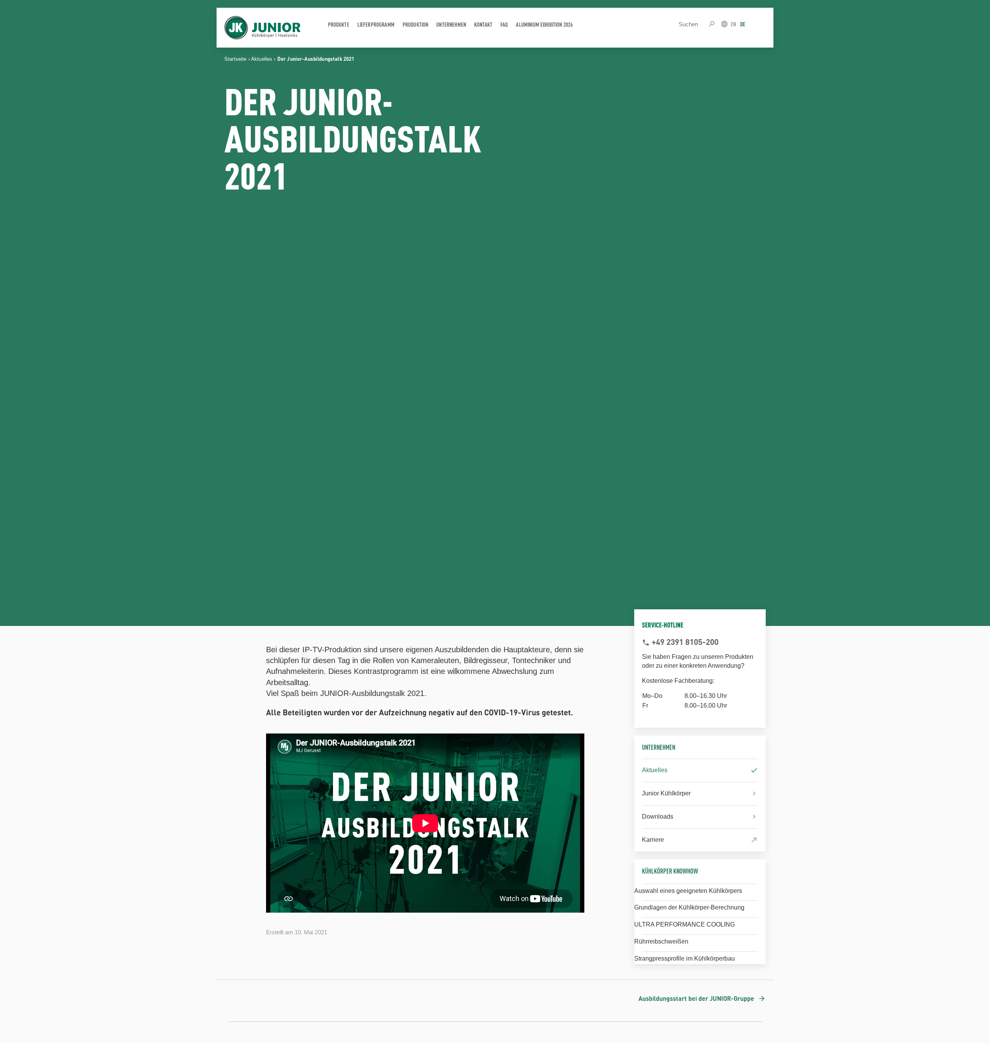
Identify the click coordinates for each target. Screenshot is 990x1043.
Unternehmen (658, 746)
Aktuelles (261, 59)
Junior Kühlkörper (666, 793)
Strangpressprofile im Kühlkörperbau (684, 958)
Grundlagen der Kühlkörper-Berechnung (689, 907)
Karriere (653, 839)
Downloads (657, 816)
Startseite (235, 59)
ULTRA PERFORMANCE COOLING (684, 924)
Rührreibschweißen (661, 941)
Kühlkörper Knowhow (670, 870)
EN (733, 23)
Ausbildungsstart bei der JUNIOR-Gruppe (696, 998)
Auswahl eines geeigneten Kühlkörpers (688, 890)
